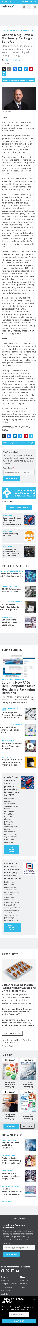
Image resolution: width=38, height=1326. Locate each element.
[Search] (29, 6)
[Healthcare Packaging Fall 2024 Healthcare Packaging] (28, 1101)
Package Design (8, 1155)
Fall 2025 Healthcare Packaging (28, 1084)
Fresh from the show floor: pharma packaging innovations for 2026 (12, 521)
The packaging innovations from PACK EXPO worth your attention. (11, 552)
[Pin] (31, 69)
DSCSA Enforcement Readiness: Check (11, 590)
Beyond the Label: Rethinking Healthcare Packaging (10, 1145)
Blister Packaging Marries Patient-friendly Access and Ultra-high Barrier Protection (19, 987)
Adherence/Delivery (10, 1186)
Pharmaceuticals (9, 586)
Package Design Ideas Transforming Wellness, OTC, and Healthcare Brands (11, 1160)
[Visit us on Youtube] (17, 1270)
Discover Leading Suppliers (10, 535)
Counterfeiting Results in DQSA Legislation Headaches (9, 622)
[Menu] (35, 6)
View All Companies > (19, 507)
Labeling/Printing (10, 1140)
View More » (7, 1202)
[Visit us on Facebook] (2, 1270)
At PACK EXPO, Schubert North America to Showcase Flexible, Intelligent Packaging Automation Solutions (18, 1023)
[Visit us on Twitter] (8, 1270)
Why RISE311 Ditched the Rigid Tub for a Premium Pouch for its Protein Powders (12, 762)
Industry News (10, 30)
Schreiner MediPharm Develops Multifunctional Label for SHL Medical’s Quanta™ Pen (17, 1011)
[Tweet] (26, 69)
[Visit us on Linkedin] (12, 1270)
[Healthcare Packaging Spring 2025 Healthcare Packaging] (10, 1101)
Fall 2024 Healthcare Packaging (28, 1116)
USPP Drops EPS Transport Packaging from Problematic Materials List (12, 715)
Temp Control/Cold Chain (10, 709)
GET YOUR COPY (11, 849)
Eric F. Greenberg (13, 60)
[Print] (4, 69)
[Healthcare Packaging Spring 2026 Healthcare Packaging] (10, 1069)
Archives (27, 1126)
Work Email (8, 468)
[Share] (15, 69)
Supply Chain (7, 1171)
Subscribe (11, 1126)
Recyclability (7, 757)
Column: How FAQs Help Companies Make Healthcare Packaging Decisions (18, 687)
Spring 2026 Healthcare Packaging (10, 1084)
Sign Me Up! (11, 479)
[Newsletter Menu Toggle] (24, 6)
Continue (19, 1321)
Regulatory (28, 30)
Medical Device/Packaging (13, 679)
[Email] (9, 69)
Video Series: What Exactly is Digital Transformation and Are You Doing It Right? (12, 746)
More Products (12, 1033)
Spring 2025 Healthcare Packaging (10, 1116)
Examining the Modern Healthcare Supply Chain (11, 1176)
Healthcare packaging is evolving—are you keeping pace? (12, 1191)
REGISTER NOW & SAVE (12, 927)
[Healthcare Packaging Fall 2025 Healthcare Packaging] (28, 1069)
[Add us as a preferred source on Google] (4, 73)
